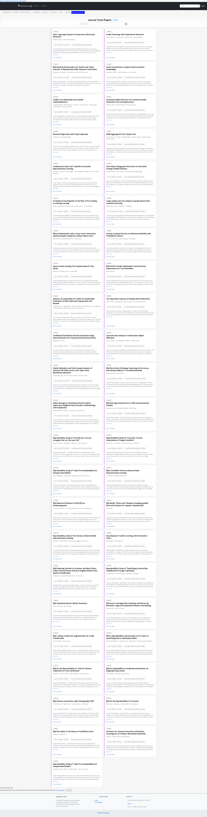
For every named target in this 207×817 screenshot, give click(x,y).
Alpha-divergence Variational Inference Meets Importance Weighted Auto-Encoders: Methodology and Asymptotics (74, 405)
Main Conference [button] (25, 12)
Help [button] (60, 12)
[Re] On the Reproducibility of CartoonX (122, 701)
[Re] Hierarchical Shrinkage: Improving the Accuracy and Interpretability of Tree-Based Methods (127, 369)
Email (129, 803)
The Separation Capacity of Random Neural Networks (128, 299)
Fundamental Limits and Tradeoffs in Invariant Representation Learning (72, 167)
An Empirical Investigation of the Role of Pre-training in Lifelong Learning (75, 202)
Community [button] (44, 12)
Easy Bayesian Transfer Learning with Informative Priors (126, 537)
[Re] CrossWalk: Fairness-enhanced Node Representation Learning (122, 471)
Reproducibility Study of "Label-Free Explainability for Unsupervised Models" (75, 765)
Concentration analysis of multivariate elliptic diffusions (125, 336)
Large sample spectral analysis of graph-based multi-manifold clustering (128, 202)
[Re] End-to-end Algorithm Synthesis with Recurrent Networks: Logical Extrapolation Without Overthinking (128, 604)
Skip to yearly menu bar (7, 1)
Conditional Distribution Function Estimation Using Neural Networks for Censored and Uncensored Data (74, 336)
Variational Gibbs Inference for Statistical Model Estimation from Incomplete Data (126, 101)
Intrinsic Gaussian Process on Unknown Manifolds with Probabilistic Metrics (128, 234)
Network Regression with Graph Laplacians (70, 134)
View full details (57, 57)
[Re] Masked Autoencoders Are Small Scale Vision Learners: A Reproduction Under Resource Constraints (75, 68)
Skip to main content (20, 1)
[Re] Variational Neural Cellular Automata (70, 603)
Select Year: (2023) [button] (77, 12)
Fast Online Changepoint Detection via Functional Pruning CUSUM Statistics (126, 167)
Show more (55, 54)
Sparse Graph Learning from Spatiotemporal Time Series (73, 267)
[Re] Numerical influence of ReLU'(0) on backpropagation (69, 504)
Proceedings (98, 802)
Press (96, 800)
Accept (69, 790)
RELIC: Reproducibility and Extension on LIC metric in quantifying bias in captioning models (127, 637)
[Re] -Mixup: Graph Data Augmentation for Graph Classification (73, 637)
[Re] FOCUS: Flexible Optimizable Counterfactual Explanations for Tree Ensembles (126, 267)
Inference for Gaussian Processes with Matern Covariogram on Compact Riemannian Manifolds (125, 732)
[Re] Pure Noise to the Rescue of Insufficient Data (73, 731)
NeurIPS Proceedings (104, 813)
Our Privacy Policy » (60, 790)
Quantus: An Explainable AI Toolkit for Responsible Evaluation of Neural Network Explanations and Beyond (74, 301)
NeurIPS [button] (36, 6)
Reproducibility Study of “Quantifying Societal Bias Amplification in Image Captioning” (127, 569)
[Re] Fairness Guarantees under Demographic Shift (73, 701)
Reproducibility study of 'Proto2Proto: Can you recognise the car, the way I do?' (72, 439)
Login (203, 6)
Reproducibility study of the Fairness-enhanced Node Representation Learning (74, 537)
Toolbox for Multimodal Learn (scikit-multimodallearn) (68, 101)
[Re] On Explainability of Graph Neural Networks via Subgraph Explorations (127, 669)
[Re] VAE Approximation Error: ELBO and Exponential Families (127, 404)
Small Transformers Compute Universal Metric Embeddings (125, 68)
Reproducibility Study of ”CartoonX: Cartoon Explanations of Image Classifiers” (124, 439)
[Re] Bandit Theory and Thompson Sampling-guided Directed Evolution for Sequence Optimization (127, 504)
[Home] (25, 5)
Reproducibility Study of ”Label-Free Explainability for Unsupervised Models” (75, 471)
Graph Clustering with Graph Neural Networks (125, 34)
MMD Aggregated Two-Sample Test (121, 134)
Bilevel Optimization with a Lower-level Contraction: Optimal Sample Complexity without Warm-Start (74, 234)
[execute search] (126, 24)
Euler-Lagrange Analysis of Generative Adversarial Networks (74, 35)
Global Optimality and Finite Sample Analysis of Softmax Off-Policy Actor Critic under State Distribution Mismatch (72, 370)
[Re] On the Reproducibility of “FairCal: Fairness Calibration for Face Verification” (72, 669)
